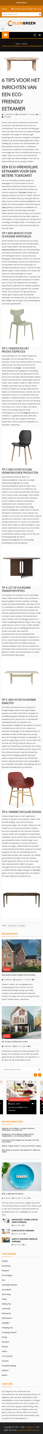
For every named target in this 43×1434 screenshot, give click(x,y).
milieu (4, 207)
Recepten (5, 1342)
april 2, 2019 (18, 1234)
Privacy (36, 1430)
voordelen (21, 926)
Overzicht (21, 1430)
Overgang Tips (7, 1327)
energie (18, 368)
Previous (39, 1074)
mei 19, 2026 (21, 1046)
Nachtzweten (7, 1318)
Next (35, 1074)
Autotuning (6, 1266)
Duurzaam (23, 192)
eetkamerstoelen (8, 250)
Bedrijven (5, 1270)
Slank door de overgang (23, 1231)
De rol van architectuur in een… (15, 1041)
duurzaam (36, 870)
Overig (4, 1337)
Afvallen (5, 1261)
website (29, 1430)
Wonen (24, 44)
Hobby (4, 1299)
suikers (4, 1351)
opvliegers (6, 1323)
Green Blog (6, 1294)
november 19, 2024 (26, 114)
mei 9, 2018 (17, 1245)
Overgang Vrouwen (19, 1099)
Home (18, 44)
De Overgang (7, 1275)
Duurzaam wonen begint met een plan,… (19, 975)
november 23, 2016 (18, 1104)
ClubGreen (9, 114)
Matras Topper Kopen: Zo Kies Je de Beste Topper (21, 1146)
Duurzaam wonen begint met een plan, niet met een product (20, 1141)
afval (9, 300)
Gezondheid (6, 1289)
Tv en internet (7, 1356)
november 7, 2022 (20, 1198)
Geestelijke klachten (9, 1285)
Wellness (5, 1370)
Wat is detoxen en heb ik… (13, 1193)
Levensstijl (6, 1308)
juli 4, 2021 (17, 1225)
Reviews (5, 1346)
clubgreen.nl (30, 1427)
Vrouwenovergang (9, 1365)
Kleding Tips (6, 1304)
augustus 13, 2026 (23, 979)
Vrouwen (5, 1361)
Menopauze (6, 1313)
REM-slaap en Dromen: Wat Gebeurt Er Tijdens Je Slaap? (21, 1151)
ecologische (26, 413)
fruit (3, 1280)
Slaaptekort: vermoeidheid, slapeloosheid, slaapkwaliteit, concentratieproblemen (18, 1135)
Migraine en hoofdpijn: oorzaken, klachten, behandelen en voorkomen (18, 1129)
